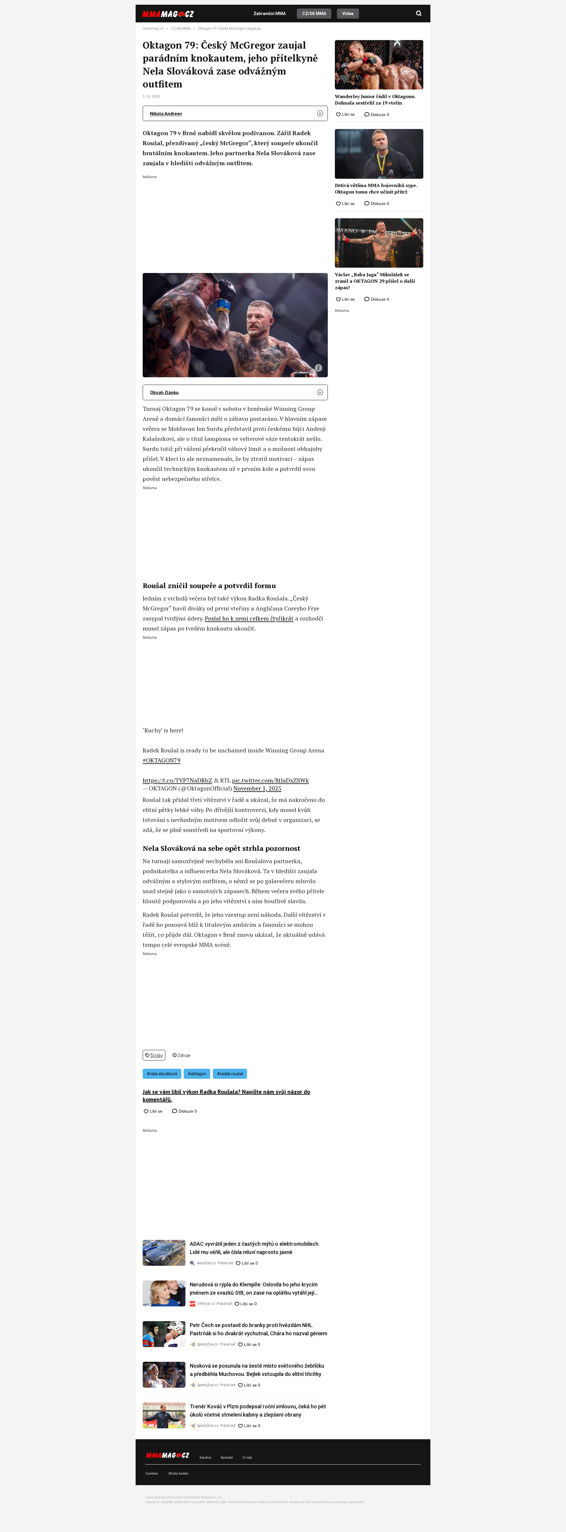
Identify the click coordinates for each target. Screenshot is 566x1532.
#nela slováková (162, 1073)
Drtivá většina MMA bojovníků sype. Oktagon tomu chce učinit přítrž (376, 188)
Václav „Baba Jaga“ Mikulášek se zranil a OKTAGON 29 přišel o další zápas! (375, 281)
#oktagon (197, 1073)
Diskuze (187, 1111)
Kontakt (227, 1457)
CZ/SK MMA (314, 13)
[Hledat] (419, 13)
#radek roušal (230, 1073)
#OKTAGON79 (161, 760)
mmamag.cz (153, 29)
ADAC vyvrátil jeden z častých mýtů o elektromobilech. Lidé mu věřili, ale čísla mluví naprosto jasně (255, 1248)
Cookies (151, 1473)
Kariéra (205, 1457)
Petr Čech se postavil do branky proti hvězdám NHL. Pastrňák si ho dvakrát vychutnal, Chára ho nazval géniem (258, 1329)
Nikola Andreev (166, 113)
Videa (347, 13)
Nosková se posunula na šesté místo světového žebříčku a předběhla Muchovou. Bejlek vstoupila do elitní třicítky (257, 1370)
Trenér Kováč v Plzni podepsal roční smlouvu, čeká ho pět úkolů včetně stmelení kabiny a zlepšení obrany (258, 1410)
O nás (247, 1457)
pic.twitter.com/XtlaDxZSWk (270, 780)
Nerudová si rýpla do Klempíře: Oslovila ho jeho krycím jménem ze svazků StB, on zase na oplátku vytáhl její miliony (253, 1289)
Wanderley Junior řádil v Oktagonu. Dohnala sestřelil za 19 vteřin (375, 99)
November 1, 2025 (257, 788)
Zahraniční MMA (270, 13)
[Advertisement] (235, 220)
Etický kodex (178, 1473)
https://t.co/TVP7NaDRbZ (177, 780)
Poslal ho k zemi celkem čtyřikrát (249, 618)
